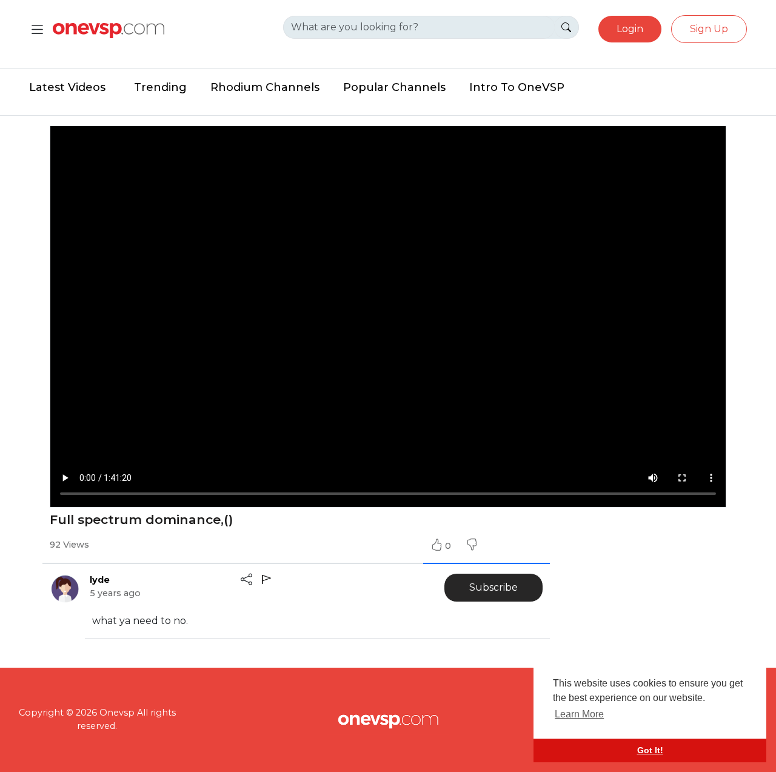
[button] (472, 545)
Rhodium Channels (264, 87)
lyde (100, 579)
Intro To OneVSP (516, 87)
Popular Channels (394, 87)
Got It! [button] (650, 750)
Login (630, 29)
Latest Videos (67, 87)
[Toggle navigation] (37, 29)
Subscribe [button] (493, 587)
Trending (160, 87)
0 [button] (449, 545)
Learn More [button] (579, 714)
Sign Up (709, 29)
